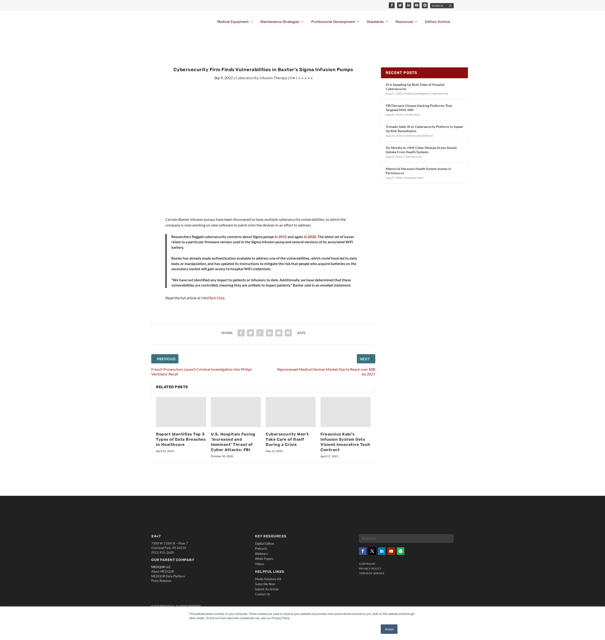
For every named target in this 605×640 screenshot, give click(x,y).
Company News (414, 177)
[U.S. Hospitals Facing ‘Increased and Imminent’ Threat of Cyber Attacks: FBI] (236, 412)
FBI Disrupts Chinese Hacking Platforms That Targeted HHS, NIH (419, 108)
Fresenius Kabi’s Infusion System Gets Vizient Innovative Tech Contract (345, 442)
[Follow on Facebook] (363, 551)
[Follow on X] (372, 551)
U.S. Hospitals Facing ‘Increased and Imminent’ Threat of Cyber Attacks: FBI (233, 442)
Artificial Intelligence (417, 93)
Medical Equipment (233, 22)
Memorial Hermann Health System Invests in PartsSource (418, 171)
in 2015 (280, 237)
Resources (404, 22)
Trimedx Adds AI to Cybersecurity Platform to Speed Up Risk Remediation (424, 129)
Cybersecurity (246, 77)
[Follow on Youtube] (391, 551)
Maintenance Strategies (279, 22)
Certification (412, 114)
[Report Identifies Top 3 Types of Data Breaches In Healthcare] (181, 412)
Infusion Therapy (273, 77)
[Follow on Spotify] (400, 551)
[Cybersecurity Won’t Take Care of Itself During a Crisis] (291, 412)
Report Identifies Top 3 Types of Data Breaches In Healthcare (181, 439)
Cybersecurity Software (418, 135)
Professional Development (333, 22)
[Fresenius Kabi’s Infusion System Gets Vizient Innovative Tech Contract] (345, 412)
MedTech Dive (213, 298)
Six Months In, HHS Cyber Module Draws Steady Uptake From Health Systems (421, 150)
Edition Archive (437, 22)
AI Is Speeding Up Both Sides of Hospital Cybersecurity (415, 87)
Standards (375, 22)
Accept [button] (389, 629)
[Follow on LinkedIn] (381, 551)
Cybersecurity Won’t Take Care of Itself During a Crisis (287, 439)
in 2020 (309, 237)
